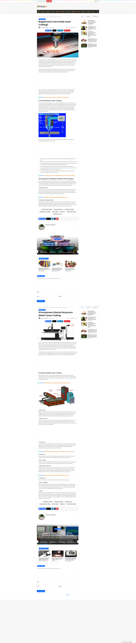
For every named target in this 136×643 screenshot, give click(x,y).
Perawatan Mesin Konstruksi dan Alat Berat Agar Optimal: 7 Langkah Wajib (92, 22)
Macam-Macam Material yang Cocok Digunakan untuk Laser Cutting (44, 269)
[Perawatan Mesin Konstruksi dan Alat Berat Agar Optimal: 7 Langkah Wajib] (84, 22)
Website (60, 296)
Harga (83, 11)
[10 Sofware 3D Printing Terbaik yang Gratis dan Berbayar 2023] (71, 264)
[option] (57, 244)
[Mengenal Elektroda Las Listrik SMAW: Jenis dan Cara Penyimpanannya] (84, 40)
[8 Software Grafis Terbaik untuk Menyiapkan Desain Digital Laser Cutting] (58, 264)
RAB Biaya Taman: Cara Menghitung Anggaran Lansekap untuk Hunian (92, 45)
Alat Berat (74, 11)
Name (38, 291)
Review (68, 11)
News (43, 11)
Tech (54, 11)
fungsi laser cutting (70, 209)
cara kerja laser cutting (47, 209)
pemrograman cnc (58, 214)
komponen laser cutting (45, 211)
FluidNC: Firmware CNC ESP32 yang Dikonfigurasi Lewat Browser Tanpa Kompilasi (58, 245)
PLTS (79, 11)
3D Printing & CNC (46, 16)
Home (39, 11)
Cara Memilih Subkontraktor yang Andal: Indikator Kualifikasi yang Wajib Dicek (92, 34)
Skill (58, 11)
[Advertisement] (58, 81)
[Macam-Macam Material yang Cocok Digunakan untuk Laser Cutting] (44, 264)
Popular (88, 16)
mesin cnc (63, 211)
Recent (82, 16)
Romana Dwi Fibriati (43, 27)
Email (38, 296)
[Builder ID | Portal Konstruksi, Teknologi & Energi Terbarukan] (42, 6)
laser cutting (55, 211)
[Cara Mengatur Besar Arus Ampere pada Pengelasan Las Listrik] (84, 28)
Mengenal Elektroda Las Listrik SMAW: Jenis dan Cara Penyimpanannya (92, 40)
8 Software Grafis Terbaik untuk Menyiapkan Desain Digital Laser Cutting (57, 269)
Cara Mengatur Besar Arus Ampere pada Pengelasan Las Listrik (92, 27)
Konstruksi (49, 11)
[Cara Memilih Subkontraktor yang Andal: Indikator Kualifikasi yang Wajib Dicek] (84, 33)
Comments (95, 16)
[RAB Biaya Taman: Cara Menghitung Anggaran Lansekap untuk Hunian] (84, 46)
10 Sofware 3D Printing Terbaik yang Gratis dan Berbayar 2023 (70, 269)
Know (63, 11)
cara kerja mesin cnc (58, 209)
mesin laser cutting (71, 211)
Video (89, 11)
